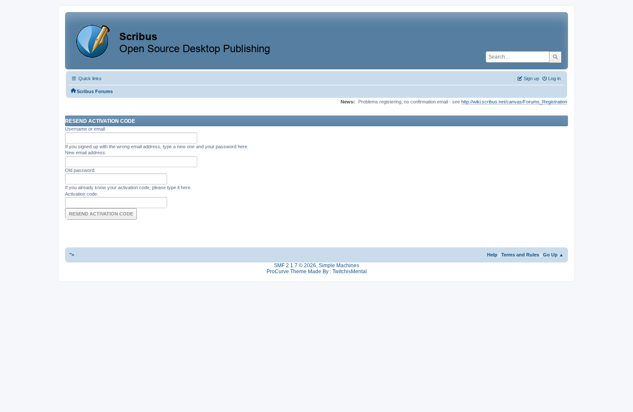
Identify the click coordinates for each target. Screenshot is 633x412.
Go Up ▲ (553, 254)
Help (492, 254)
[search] (555, 56)
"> (71, 254)
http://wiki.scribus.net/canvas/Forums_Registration (514, 101)
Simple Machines (339, 265)
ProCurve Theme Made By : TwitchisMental (317, 271)
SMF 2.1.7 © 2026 (295, 265)
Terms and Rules (520, 254)
